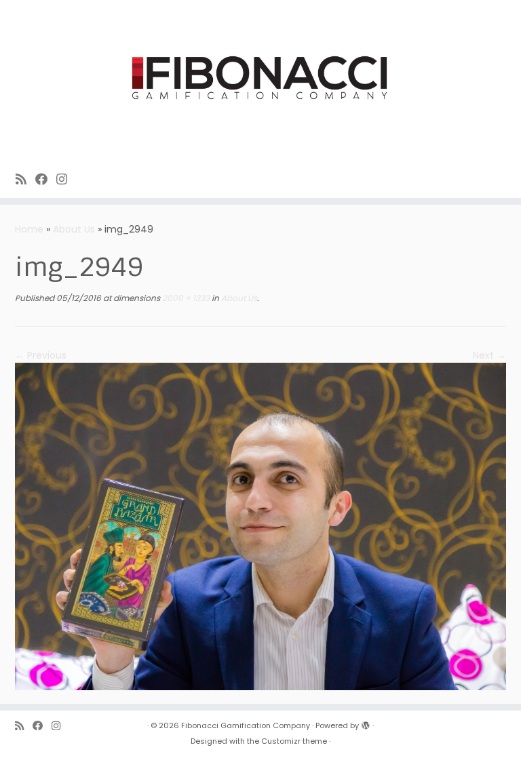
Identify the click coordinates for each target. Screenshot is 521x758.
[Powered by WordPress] (365, 722)
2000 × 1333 (185, 298)
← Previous (40, 355)
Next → (489, 355)
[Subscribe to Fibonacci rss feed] (25, 179)
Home (29, 229)
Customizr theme (294, 741)
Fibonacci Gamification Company (245, 725)
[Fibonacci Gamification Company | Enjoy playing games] (260, 79)
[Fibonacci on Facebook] (45, 179)
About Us (74, 229)
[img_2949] (260, 525)
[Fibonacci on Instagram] (66, 179)
